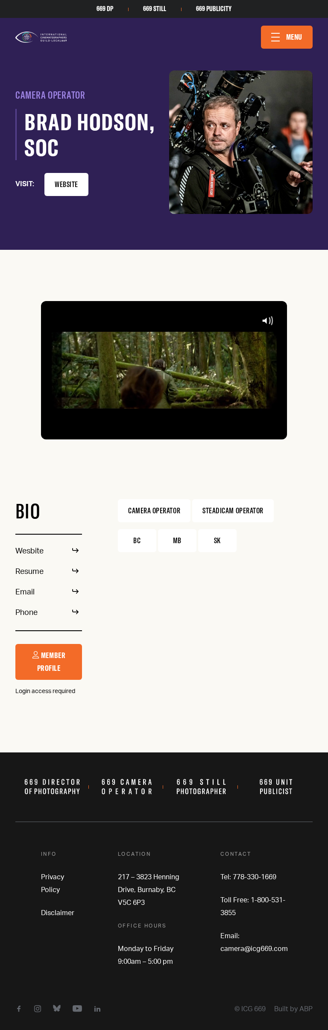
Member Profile (51, 661)
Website (66, 184)
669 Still (154, 8)
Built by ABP (293, 1009)
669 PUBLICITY (213, 8)
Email (25, 592)
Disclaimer (57, 913)
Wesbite (29, 551)
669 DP (105, 8)
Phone (26, 613)
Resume (29, 572)
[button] (287, 37)
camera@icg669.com (254, 948)
